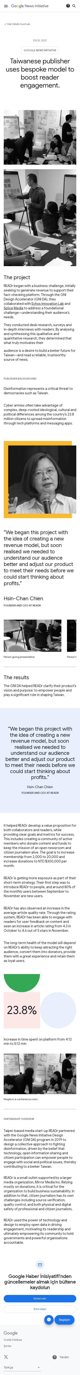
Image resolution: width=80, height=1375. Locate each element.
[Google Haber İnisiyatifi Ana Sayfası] (29, 6)
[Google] (11, 1333)
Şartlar (8, 1346)
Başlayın (64, 1320)
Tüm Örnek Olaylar (18, 24)
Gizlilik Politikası (13, 1339)
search (74, 6)
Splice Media (13, 308)
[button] (22, 1367)
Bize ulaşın (40, 1309)
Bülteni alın (40, 1298)
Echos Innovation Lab (48, 304)
